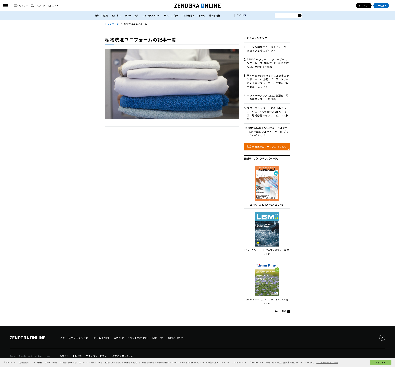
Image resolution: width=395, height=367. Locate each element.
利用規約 (77, 356)
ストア (55, 5)
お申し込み (381, 5)
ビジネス (116, 15)
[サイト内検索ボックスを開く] (299, 15)
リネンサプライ (171, 15)
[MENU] (5, 5)
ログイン (363, 5)
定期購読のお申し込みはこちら (269, 146)
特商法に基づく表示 (122, 356)
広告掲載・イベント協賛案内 (131, 338)
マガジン (40, 5)
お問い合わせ (175, 338)
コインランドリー (151, 15)
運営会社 (64, 356)
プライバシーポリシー (97, 356)
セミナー (23, 5)
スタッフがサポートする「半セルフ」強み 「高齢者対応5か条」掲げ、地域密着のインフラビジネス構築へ (268, 113)
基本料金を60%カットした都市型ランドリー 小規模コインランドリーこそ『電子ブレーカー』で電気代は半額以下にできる (268, 81)
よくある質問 (101, 338)
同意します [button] (381, 362)
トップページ (112, 23)
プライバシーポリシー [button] (327, 362)
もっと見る (281, 311)
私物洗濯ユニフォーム (194, 15)
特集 (97, 15)
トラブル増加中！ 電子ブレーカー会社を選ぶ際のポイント (268, 48)
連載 (105, 15)
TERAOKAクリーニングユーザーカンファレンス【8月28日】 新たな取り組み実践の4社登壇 (268, 63)
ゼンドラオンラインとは (74, 338)
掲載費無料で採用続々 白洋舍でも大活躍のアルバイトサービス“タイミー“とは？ (268, 131)
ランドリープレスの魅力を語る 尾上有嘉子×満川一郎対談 (268, 97)
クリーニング (131, 15)
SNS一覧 (157, 338)
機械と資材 (214, 15)
